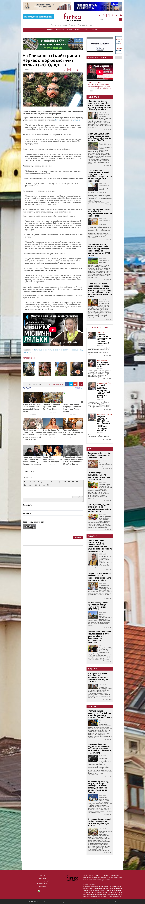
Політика (94, 29)
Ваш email (27, 513)
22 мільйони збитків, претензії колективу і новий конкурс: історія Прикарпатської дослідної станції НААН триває (99, 249)
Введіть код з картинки (33, 522)
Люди (53, 25)
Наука (64, 25)
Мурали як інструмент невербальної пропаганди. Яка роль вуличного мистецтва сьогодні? (98, 677)
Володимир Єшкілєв (104, 414)
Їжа (59, 25)
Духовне (90, 25)
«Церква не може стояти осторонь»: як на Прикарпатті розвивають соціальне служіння (99, 576)
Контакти (42, 878)
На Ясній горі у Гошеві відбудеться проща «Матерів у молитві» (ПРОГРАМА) (98, 605)
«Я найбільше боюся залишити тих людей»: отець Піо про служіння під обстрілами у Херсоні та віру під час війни (99, 105)
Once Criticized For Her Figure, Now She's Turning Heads (52, 432)
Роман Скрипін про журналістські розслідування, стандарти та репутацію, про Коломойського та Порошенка (99, 85)
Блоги (69, 29)
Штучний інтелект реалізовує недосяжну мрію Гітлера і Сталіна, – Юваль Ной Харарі (103, 391)
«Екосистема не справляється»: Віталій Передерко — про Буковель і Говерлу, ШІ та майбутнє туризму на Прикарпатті (100, 175)
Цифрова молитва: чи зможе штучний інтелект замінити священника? (104, 339)
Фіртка (57, 120)
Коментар (27, 477)
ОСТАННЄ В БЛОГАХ (100, 327)
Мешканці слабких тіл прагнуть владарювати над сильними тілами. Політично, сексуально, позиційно (103, 423)
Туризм (81, 25)
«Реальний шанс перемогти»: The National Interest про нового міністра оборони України (100, 713)
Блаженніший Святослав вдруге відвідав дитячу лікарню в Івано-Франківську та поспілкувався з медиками (99, 637)
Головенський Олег (104, 383)
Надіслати (78, 537)
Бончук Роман (102, 360)
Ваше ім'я (27, 505)
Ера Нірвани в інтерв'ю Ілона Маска (104, 364)
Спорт (85, 29)
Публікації (60, 29)
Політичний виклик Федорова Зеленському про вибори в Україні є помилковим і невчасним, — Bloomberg (100, 748)
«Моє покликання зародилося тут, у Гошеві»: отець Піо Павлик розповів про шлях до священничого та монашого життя (100, 545)
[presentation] (25, 481)
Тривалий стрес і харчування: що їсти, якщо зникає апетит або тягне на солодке (99, 475)
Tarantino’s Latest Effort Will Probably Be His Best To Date (73, 432)
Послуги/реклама (42, 883)
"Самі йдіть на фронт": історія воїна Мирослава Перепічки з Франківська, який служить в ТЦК (32, 434)
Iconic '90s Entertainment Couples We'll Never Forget (53, 459)
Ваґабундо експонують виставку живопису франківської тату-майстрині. (53, 351)
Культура (72, 25)
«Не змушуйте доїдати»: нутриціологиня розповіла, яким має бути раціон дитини (99, 507)
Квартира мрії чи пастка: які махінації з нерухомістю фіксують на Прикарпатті (100, 212)
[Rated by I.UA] (42, 891)
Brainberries (33, 414)
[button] (25, 481)
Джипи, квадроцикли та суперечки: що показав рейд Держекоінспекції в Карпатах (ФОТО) (99, 136)
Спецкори (42, 886)
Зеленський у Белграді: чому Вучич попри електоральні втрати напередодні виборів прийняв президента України (99, 786)
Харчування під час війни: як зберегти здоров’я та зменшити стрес (100, 455)
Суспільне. (76, 120)
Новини (50, 29)
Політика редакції (42, 881)
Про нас (42, 875)
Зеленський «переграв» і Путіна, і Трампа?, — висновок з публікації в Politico (99, 822)
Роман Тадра (101, 332)
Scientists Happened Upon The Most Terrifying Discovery (51, 406)
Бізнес (77, 29)
